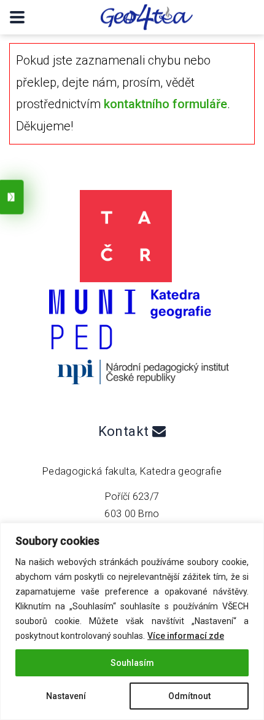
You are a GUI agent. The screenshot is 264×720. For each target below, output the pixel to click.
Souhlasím (132, 663)
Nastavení (66, 696)
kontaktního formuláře (165, 104)
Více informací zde (185, 636)
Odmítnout (189, 696)
